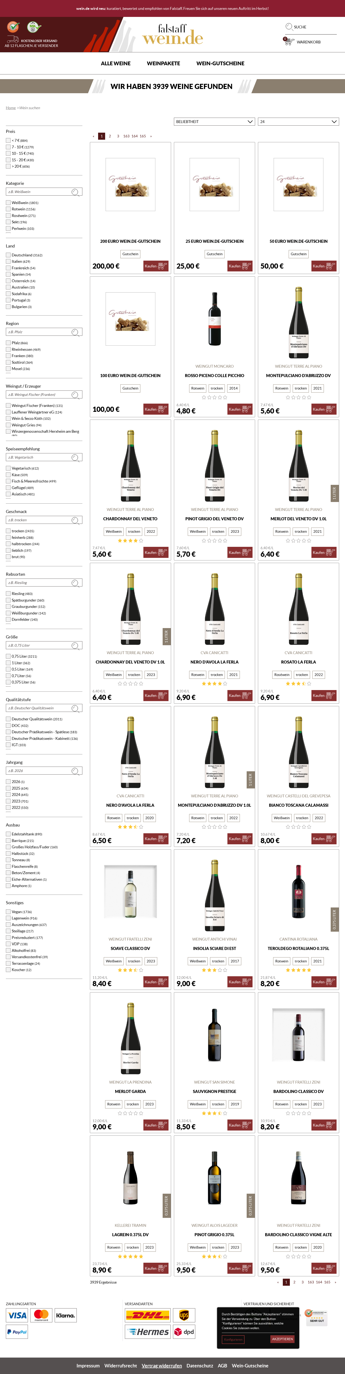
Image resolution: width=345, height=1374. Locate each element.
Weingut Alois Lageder (215, 1225)
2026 (18, 782)
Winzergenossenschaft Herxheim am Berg (45, 433)
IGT (19, 745)
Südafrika (21, 294)
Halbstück (23, 853)
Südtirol (22, 362)
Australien (23, 287)
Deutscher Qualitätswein (37, 719)
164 (134, 136)
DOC (20, 725)
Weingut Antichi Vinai (214, 939)
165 (143, 136)
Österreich (23, 281)
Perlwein (23, 228)
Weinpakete (163, 63)
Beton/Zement (26, 873)
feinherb (23, 537)
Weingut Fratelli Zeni (130, 939)
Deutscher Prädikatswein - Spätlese (44, 732)
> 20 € (21, 166)
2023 (20, 801)
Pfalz (20, 343)
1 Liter (21, 663)
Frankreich (23, 268)
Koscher (21, 970)
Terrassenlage (26, 963)
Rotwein (23, 209)
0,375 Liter (23, 682)
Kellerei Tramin (130, 1225)
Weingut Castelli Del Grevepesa (298, 796)
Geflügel (23, 488)
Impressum (88, 1365)
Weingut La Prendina (130, 1082)
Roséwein (24, 215)
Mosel (21, 369)
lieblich (21, 550)
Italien (21, 261)
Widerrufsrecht (120, 1365)
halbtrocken (25, 544)
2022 (20, 807)
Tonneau (21, 860)
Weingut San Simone (214, 1082)
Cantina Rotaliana (299, 939)
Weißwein (25, 203)
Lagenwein (24, 918)
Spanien (21, 274)
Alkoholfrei (24, 950)
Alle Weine (115, 63)
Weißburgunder (29, 613)
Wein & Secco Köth (31, 418)
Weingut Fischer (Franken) (37, 405)
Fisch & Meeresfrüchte (34, 481)
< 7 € (20, 140)
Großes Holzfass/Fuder (35, 847)
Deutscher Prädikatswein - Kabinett (45, 738)
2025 (20, 788)
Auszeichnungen (29, 924)
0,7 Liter (21, 676)
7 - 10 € (23, 147)
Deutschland (27, 255)
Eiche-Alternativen (29, 879)
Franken (22, 356)
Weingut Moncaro (215, 366)
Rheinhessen (26, 349)
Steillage (23, 931)
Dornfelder (25, 619)
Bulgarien (22, 307)
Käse (20, 475)
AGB (222, 1365)
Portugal (21, 300)
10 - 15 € (23, 153)
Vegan (22, 912)
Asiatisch (23, 494)
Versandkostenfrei (30, 957)
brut (18, 557)
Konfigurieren (233, 1339)
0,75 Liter (24, 656)
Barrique (23, 840)
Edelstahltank (27, 834)
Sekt (19, 222)
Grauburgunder (28, 606)
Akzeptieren (282, 1339)
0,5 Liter (22, 669)
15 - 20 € (23, 160)
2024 (20, 794)
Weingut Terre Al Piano (298, 366)
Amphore (21, 886)
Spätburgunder (28, 600)
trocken (23, 531)
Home (11, 108)
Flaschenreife (25, 866)
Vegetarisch (25, 468)
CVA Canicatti (214, 653)
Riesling (22, 593)
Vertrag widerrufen (162, 1365)
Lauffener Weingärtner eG (37, 412)
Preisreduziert (27, 937)
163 (126, 136)
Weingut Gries (27, 425)
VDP (20, 944)
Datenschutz (200, 1365)
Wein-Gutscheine (220, 63)
